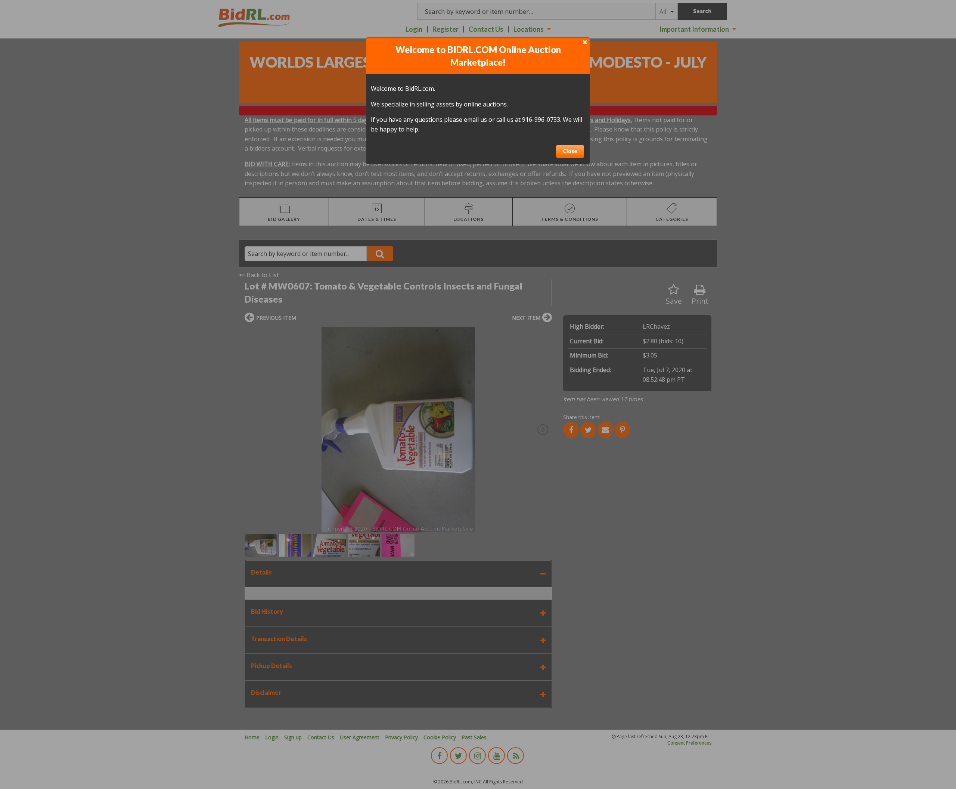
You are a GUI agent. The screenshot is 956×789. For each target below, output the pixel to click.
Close (570, 151)
